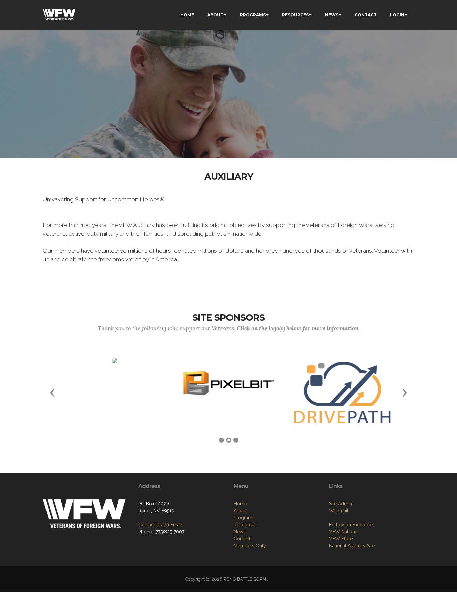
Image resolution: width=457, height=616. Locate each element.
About (240, 510)
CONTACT (366, 14)
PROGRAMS (253, 14)
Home (240, 503)
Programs (244, 517)
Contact (242, 538)
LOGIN (397, 14)
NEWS (331, 14)
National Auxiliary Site (352, 545)
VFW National (344, 531)
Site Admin (340, 503)
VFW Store (341, 538)
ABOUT (215, 14)
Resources (245, 524)
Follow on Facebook (351, 524)
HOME (187, 14)
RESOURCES (295, 14)
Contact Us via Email (160, 524)
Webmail (338, 510)
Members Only (250, 545)
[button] (52, 392)
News (240, 531)
